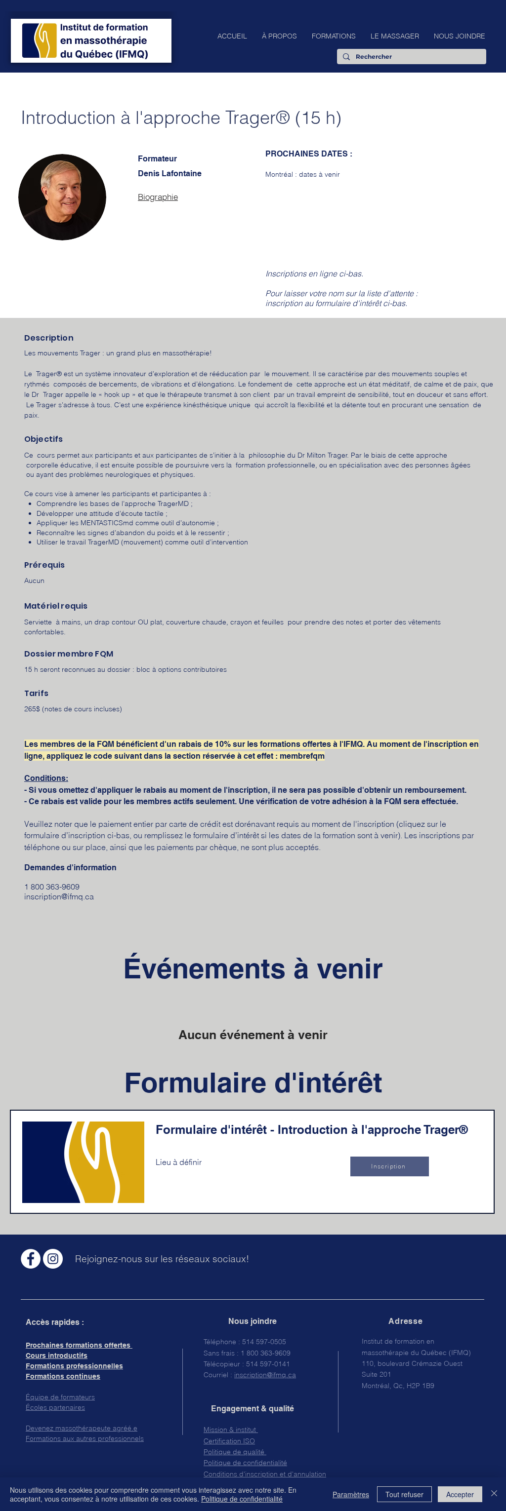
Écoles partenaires (55, 1407)
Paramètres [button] (351, 1494)
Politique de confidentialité (242, 1499)
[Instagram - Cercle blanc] (53, 1259)
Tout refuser (404, 1494)
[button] (279, 36)
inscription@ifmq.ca (59, 896)
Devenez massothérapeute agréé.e (81, 1428)
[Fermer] (494, 1494)
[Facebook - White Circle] (31, 1259)
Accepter (460, 1494)
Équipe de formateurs (60, 1397)
